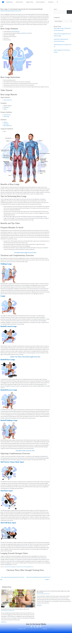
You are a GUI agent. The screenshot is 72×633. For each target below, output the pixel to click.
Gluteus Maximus (16, 31)
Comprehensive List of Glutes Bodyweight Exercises (24, 566)
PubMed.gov (14, 566)
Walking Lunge (6, 264)
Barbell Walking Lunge (9, 420)
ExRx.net (9, 566)
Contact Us (33, 628)
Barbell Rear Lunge (8, 359)
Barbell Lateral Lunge (9, 326)
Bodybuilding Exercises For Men (14, 10)
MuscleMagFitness (39, 628)
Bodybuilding (9, 2)
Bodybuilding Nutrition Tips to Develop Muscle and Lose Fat (15, 609)
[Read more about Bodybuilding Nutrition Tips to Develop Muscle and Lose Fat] (18, 598)
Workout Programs (40, 2)
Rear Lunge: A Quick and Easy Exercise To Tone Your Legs (12, 578)
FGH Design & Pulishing (50, 628)
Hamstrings (6, 116)
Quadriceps (23, 33)
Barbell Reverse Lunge (9, 390)
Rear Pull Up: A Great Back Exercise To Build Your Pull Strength (38, 578)
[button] (57, 2)
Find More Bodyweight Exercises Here (25, 252)
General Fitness (19, 2)
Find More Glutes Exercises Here (25, 450)
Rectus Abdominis (8, 125)
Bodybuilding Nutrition (10, 610)
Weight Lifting (29, 2)
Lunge (3, 296)
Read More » (4, 622)
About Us (30, 628)
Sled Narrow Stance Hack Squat (12, 462)
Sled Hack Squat (7, 491)
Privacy (27, 628)
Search (55, 9)
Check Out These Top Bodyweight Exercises (25, 357)
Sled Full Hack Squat (8, 523)
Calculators (50, 2)
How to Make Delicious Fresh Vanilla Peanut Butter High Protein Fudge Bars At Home (53, 591)
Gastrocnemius (7, 114)
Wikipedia (6, 566)
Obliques (6, 122)
